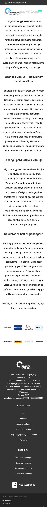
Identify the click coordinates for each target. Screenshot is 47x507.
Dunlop (26, 118)
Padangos (23, 419)
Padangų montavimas (23, 429)
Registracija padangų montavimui (23, 435)
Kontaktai (23, 440)
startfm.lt (6, 504)
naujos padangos (31, 234)
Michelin (7, 118)
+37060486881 (34, 383)
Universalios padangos (24, 473)
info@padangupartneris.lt (17, 3)
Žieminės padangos (23, 463)
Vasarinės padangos (24, 458)
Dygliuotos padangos (23, 468)
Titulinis (23, 413)
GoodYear (17, 118)
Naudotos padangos (23, 424)
